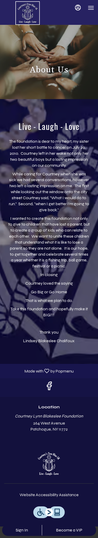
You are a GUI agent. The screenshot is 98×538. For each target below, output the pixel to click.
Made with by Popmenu (39, 370)
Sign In (22, 530)
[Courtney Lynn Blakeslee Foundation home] (27, 13)
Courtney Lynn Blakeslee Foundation (49, 464)
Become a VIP (69, 530)
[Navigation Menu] (91, 7)
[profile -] (78, 7)
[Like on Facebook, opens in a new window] (49, 387)
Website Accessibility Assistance (49, 494)
